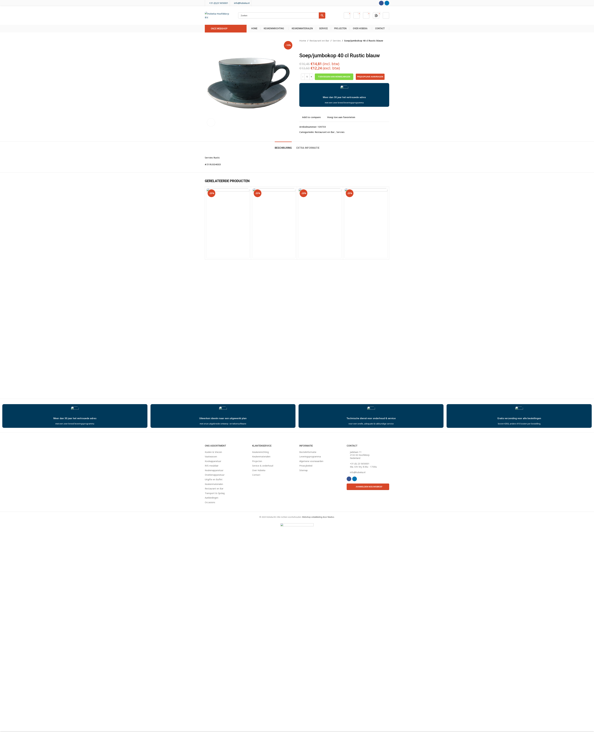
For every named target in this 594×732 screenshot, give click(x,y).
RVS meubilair (211, 465)
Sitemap (303, 470)
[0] (376, 15)
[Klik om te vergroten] (211, 122)
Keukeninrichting (260, 452)
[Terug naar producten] (305, 47)
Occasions (210, 502)
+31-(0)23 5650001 (218, 3)
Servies (337, 40)
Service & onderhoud (262, 465)
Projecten (257, 461)
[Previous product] (301, 47)
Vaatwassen (211, 456)
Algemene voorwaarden (311, 461)
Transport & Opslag (215, 493)
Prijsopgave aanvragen (370, 76)
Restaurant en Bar (319, 40)
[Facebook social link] (381, 3)
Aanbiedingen (211, 497)
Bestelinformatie (307, 452)
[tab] (283, 146)
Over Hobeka (258, 470)
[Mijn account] (386, 15)
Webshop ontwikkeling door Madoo (318, 517)
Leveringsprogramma (310, 456)
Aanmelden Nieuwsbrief (369, 486)
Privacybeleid (305, 465)
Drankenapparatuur (214, 474)
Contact (256, 474)
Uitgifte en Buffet (213, 479)
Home (302, 40)
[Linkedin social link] (387, 3)
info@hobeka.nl (242, 3)
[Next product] (308, 47)
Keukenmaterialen (214, 484)
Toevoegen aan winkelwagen (334, 76)
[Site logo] (218, 15)
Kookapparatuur (213, 461)
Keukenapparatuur (214, 470)
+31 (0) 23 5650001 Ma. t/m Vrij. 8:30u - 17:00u (363, 465)
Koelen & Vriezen (213, 452)
